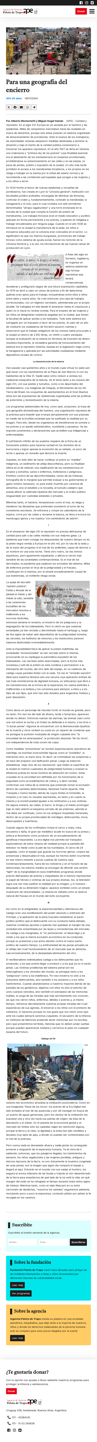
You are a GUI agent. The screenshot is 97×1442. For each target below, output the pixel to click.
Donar (81, 11)
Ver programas (21, 1293)
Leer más (17, 1285)
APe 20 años (14, 98)
